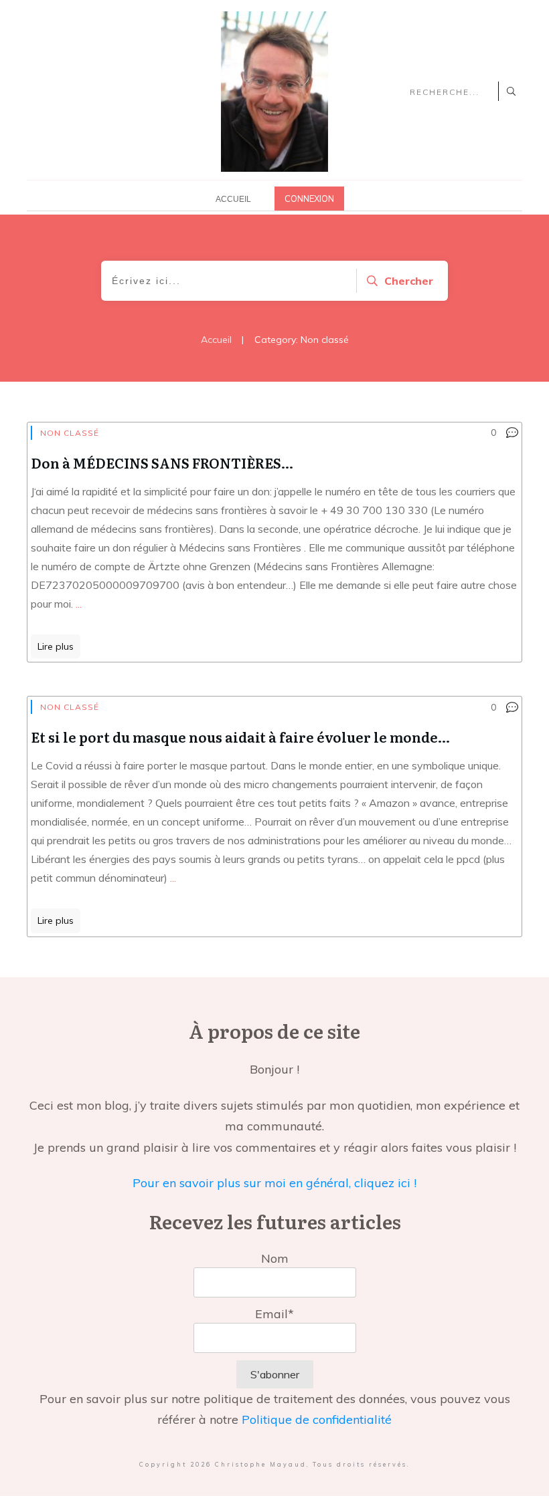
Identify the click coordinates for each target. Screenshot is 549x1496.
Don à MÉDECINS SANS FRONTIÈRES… (162, 463)
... (79, 603)
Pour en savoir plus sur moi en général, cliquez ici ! (274, 1183)
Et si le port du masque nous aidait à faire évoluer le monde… (240, 737)
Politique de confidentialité (317, 1419)
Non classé (69, 433)
